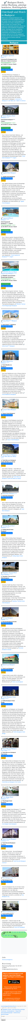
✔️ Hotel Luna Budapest (16, 681)
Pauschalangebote (6, 67)
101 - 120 (10, 935)
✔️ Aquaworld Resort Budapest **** (7, 219)
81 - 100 (5, 935)
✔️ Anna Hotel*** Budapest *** (9, 321)
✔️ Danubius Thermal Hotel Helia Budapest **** (9, 573)
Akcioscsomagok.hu (7, 959)
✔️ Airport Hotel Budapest (12, 439)
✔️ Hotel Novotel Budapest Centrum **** (8, 840)
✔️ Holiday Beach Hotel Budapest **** (8, 526)
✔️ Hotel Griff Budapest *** (9, 912)
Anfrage (3, 71)
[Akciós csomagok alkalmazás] (14, 981)
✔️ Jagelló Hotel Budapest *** (8, 173)
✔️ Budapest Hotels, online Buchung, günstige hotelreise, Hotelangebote (14, 5)
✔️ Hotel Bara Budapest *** (9, 493)
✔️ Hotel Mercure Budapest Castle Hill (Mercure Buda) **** (9, 456)
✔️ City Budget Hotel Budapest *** (7, 798)
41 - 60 (18, 932)
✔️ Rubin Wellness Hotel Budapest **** (8, 116)
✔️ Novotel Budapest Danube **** (7, 618)
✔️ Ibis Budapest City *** (8, 878)
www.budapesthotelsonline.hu (9, 1006)
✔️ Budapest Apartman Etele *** (7, 56)
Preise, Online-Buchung (7, 69)
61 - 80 (23, 932)
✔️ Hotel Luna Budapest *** (8, 665)
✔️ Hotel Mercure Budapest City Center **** (9, 749)
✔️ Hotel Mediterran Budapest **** (7, 362)
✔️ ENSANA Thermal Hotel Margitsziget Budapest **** (9, 272)
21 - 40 (14, 932)
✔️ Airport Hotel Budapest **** (8, 410)
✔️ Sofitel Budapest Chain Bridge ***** (8, 697)
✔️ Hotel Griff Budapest (19, 927)
